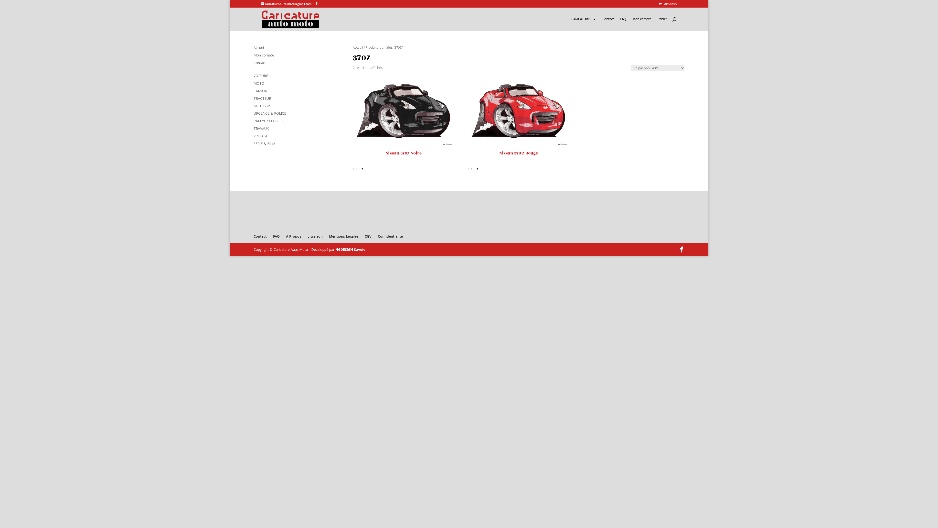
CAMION (260, 90)
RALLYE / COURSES (269, 121)
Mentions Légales (343, 236)
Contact (608, 19)
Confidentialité (390, 236)
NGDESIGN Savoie (350, 249)
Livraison (315, 236)
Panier (662, 19)
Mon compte (641, 19)
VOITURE (261, 75)
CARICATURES (581, 19)
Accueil (358, 47)
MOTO (259, 83)
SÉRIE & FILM (264, 143)
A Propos (293, 236)
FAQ (623, 19)
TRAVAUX (261, 128)
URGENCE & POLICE (270, 113)
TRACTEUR (262, 98)
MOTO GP (262, 106)
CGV (368, 236)
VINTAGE (261, 136)
